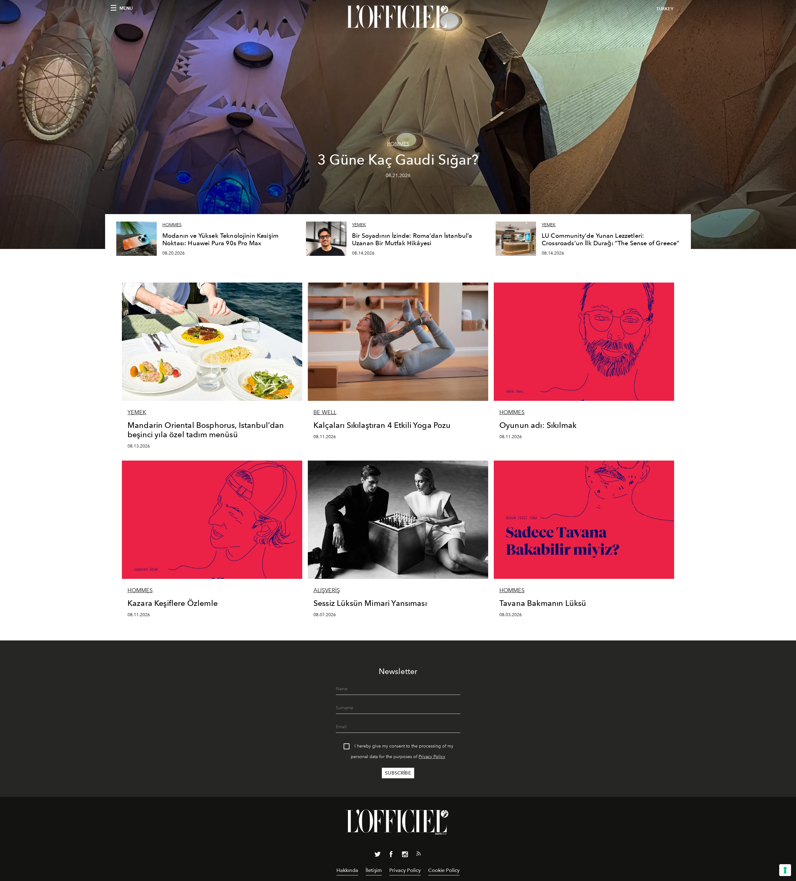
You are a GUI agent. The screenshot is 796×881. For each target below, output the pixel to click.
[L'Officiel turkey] (398, 18)
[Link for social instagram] (405, 855)
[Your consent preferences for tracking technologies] (785, 870)
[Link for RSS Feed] (418, 855)
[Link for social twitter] (377, 855)
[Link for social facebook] (391, 855)
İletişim (374, 870)
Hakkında (347, 870)
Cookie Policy (444, 870)
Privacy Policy (432, 756)
